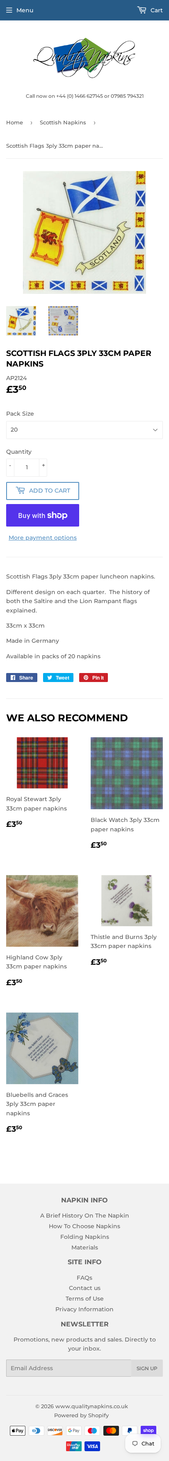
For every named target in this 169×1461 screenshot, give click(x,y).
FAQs (84, 1277)
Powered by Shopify (81, 1415)
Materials (84, 1247)
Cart (156, 10)
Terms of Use (85, 1298)
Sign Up (147, 1368)
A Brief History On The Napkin (84, 1215)
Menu (24, 10)
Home (14, 122)
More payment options (43, 537)
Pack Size (20, 413)
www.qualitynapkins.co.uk (91, 1406)
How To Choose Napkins (84, 1226)
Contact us (84, 1288)
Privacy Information (84, 1309)
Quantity (19, 451)
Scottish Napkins (63, 122)
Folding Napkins (84, 1236)
